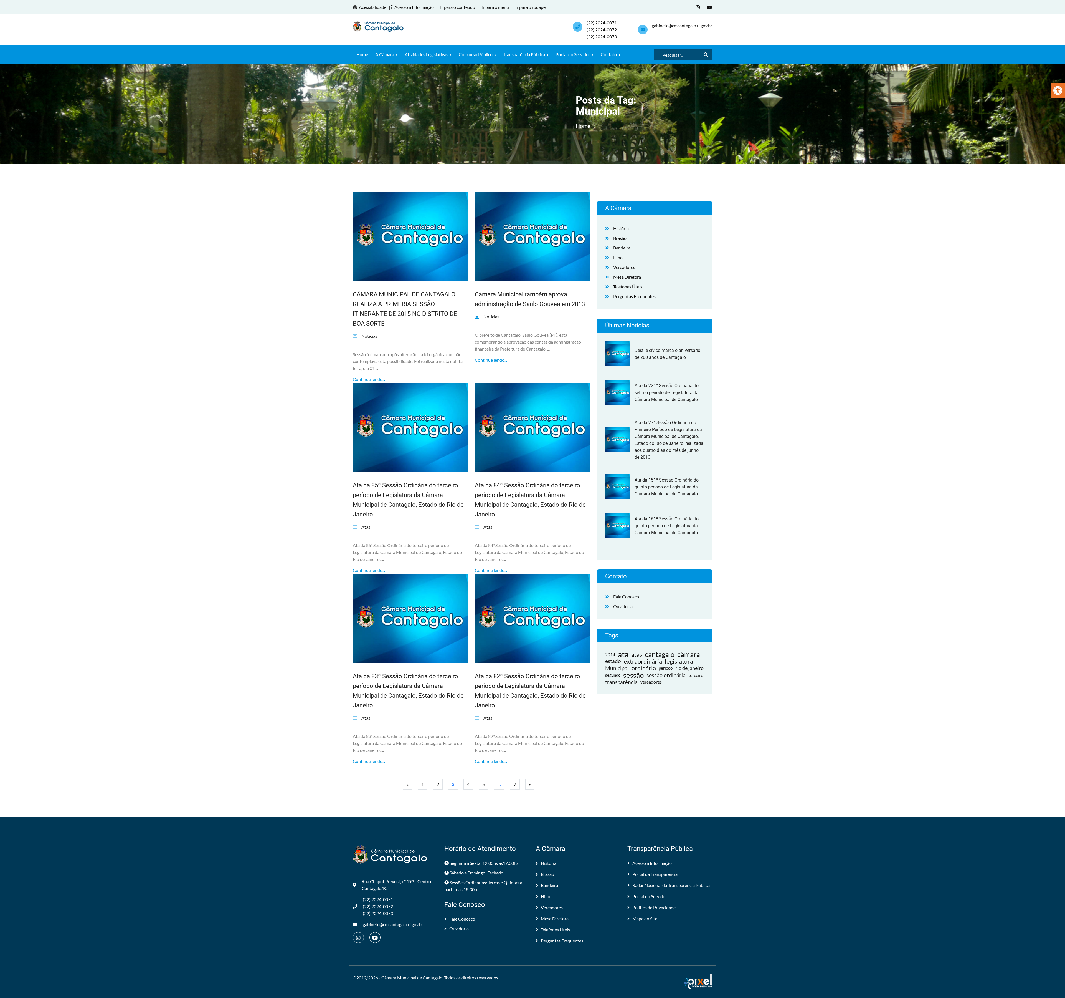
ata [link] (623, 654)
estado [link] (613, 661)
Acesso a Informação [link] (414, 7)
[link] (1058, 90)
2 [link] (438, 784)
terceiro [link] (695, 675)
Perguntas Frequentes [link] (634, 296)
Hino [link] (618, 257)
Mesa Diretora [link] (627, 276)
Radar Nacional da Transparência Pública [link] (671, 885)
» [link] (530, 784)
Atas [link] (365, 527)
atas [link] (636, 654)
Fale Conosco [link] (626, 596)
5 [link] (483, 784)
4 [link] (468, 784)
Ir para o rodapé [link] (530, 7)
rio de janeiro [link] (689, 668)
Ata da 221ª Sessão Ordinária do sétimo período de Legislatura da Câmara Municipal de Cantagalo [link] (667, 392)
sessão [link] (633, 675)
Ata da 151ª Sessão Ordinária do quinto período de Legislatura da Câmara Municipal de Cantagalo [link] (667, 487)
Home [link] (362, 54)
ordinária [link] (644, 668)
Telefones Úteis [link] (627, 286)
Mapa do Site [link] (644, 918)
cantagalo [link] (659, 654)
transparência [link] (621, 682)
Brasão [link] (620, 238)
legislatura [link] (679, 661)
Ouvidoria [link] (623, 606)
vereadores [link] (651, 682)
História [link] (621, 228)
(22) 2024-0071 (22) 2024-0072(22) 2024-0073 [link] (602, 29)
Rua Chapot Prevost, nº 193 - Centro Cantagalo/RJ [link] (396, 885)
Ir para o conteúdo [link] (457, 7)
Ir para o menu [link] (495, 7)
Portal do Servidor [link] (573, 54)
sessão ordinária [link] (666, 675)
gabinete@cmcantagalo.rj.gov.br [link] (682, 25)
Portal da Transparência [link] (655, 874)
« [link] (408, 784)
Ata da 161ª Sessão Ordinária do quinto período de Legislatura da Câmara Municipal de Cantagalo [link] (667, 525)
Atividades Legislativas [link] (427, 54)
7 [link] (515, 784)
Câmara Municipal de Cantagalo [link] (411, 977)
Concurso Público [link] (476, 54)
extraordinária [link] (643, 661)
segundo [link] (612, 674)
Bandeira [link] (621, 247)
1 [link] (422, 784)
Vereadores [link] (624, 267)
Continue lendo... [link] (369, 379)
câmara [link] (688, 654)
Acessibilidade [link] (372, 7)
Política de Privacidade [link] (654, 907)
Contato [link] (609, 54)
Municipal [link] (617, 668)
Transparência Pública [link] (524, 54)
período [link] (666, 668)
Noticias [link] (369, 336)
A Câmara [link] (385, 54)
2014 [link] (610, 654)
